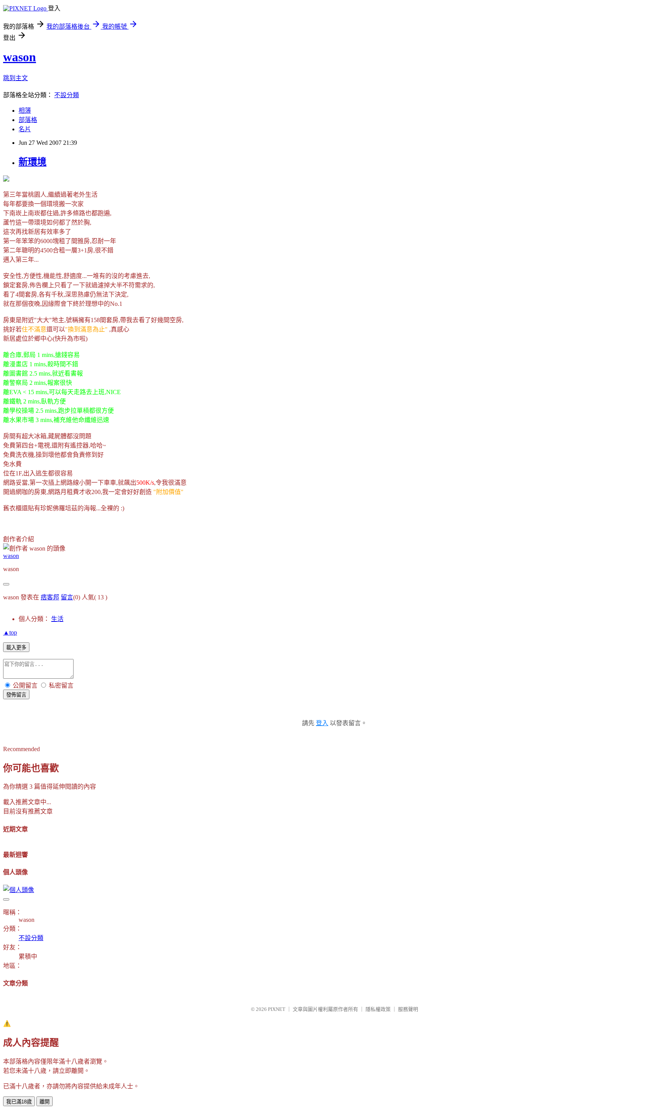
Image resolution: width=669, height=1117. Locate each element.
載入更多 (16, 647)
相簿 (25, 110)
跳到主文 (15, 78)
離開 (44, 1102)
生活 (57, 619)
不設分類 (66, 95)
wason (19, 57)
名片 (25, 129)
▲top (10, 632)
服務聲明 (408, 1009)
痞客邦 (50, 597)
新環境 (32, 162)
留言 (67, 597)
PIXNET (276, 1009)
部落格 (28, 120)
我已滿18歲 (19, 1102)
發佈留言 (16, 695)
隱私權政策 (378, 1009)
